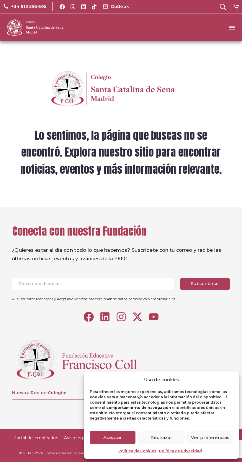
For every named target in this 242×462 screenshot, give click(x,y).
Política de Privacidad (180, 451)
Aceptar (112, 437)
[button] (115, 6)
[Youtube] (153, 317)
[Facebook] (62, 6)
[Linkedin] (83, 6)
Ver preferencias (210, 437)
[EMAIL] (96, 284)
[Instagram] (73, 6)
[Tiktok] (94, 6)
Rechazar (161, 437)
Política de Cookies (137, 451)
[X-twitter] (137, 317)
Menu (232, 27)
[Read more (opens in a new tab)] (24, 6)
